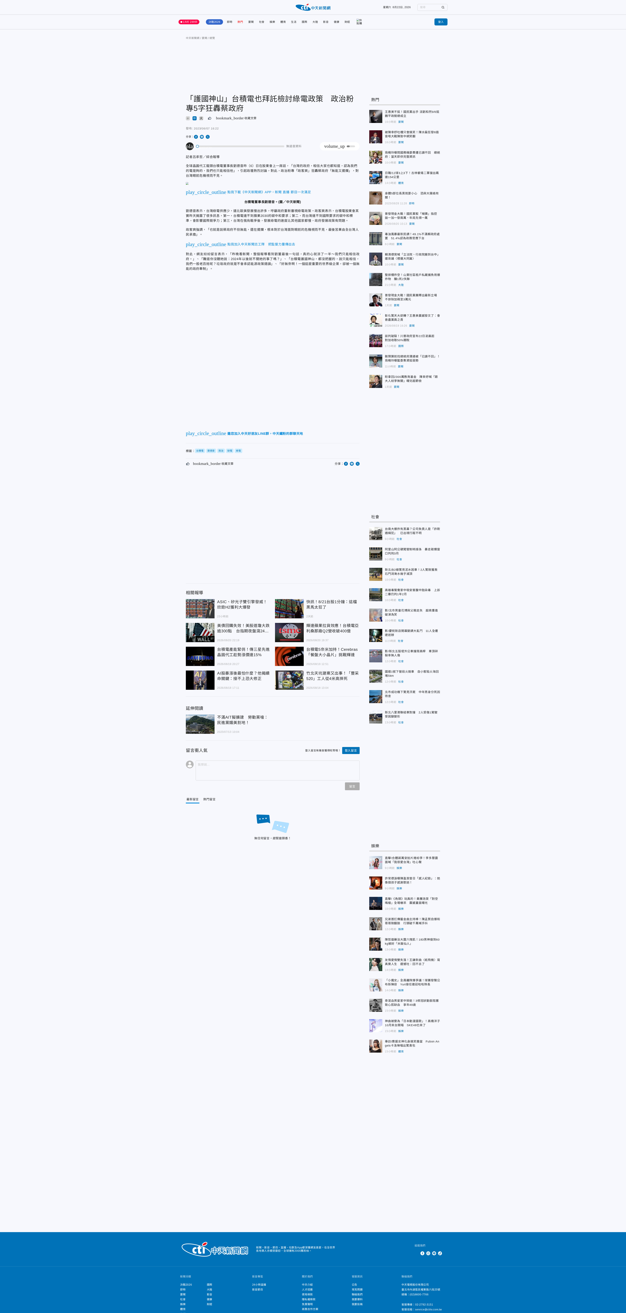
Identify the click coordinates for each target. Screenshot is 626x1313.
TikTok (440, 1253)
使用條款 (307, 1294)
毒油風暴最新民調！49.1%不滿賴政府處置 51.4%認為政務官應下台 (375, 238)
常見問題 (357, 1289)
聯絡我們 (357, 1294)
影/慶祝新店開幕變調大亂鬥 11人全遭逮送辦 (375, 635)
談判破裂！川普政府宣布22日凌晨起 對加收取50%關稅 (375, 340)
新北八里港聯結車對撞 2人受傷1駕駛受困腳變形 (375, 717)
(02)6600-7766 (419, 1294)
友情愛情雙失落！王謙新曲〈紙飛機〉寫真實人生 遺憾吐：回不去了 (375, 964)
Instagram (428, 1253)
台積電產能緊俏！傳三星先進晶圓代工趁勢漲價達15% (200, 656)
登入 (441, 22)
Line (434, 1253)
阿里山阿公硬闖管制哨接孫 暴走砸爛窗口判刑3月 (375, 553)
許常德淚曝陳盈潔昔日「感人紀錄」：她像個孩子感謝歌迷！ (375, 883)
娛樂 (272, 22)
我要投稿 (357, 1304)
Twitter (416, 1253)
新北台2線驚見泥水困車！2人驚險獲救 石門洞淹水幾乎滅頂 (375, 574)
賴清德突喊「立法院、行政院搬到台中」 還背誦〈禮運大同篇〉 (375, 259)
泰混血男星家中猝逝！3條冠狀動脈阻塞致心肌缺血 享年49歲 (375, 1005)
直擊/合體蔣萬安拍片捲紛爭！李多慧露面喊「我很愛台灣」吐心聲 (375, 862)
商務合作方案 (310, 1309)
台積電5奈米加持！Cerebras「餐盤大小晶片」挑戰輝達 (289, 656)
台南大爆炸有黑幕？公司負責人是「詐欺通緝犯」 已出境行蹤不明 (375, 533)
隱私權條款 (309, 1299)
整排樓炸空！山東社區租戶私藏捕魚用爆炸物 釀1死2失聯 (375, 279)
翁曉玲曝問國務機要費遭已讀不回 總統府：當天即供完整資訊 (375, 157)
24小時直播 (259, 1284)
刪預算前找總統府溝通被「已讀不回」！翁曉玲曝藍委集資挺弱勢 (375, 361)
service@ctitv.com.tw (428, 1309)
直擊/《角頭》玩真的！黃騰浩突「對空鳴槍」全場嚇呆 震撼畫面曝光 (375, 903)
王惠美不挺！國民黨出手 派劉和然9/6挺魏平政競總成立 (375, 116)
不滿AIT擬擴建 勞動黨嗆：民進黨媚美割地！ (200, 724)
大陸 (315, 22)
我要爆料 (357, 1299)
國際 (304, 22)
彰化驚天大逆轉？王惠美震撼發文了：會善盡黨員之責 (375, 320)
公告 (354, 1284)
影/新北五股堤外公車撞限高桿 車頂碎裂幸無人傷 (375, 655)
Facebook (422, 1253)
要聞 (251, 22)
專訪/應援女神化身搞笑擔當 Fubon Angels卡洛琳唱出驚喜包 (375, 1046)
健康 (336, 22)
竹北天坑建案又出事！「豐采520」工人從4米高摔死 (289, 680)
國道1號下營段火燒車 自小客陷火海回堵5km (375, 676)
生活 (294, 22)
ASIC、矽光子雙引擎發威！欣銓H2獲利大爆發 (200, 608)
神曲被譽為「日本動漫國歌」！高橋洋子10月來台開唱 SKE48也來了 (375, 1025)
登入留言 (351, 750)
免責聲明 (307, 1304)
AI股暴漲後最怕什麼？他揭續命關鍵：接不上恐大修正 (200, 680)
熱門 (240, 22)
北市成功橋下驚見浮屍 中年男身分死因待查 (375, 696)
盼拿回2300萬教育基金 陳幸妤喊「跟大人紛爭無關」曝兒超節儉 (375, 381)
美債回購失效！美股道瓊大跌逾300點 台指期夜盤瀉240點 (200, 632)
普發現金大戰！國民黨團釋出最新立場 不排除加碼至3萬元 (375, 299)
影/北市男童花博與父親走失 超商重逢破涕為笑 (375, 615)
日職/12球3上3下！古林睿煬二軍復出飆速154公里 (375, 177)
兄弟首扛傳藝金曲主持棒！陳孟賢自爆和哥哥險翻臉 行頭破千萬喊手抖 (375, 923)
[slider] (240, 146)
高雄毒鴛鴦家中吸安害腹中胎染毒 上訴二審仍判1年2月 (375, 594)
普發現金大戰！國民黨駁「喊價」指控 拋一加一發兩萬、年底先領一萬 (375, 218)
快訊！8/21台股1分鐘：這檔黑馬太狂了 (289, 608)
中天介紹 (307, 1284)
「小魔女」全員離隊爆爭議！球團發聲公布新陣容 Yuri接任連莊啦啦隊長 (375, 984)
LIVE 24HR (190, 22)
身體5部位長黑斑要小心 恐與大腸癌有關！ (375, 197)
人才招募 (307, 1289)
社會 (262, 22)
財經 (347, 22)
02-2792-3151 (424, 1304)
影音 (326, 22)
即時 (229, 22)
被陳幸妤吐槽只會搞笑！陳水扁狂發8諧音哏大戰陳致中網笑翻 (375, 136)
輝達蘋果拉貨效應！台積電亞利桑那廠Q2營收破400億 (289, 632)
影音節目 (257, 1289)
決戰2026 (214, 22)
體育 (283, 22)
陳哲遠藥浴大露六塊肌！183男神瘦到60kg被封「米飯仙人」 (375, 944)
